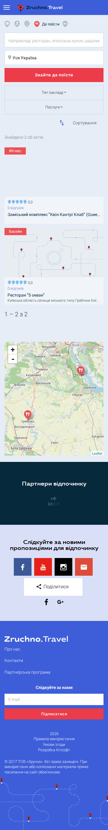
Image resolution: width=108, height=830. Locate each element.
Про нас (12, 649)
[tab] (8, 24)
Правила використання (54, 738)
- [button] (13, 359)
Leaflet (97, 453)
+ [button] (13, 349)
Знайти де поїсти (54, 75)
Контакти (13, 660)
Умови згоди (54, 744)
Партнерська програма (27, 672)
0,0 (29, 201)
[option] (54, 501)
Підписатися (54, 713)
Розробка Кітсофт (54, 749)
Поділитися (55, 586)
